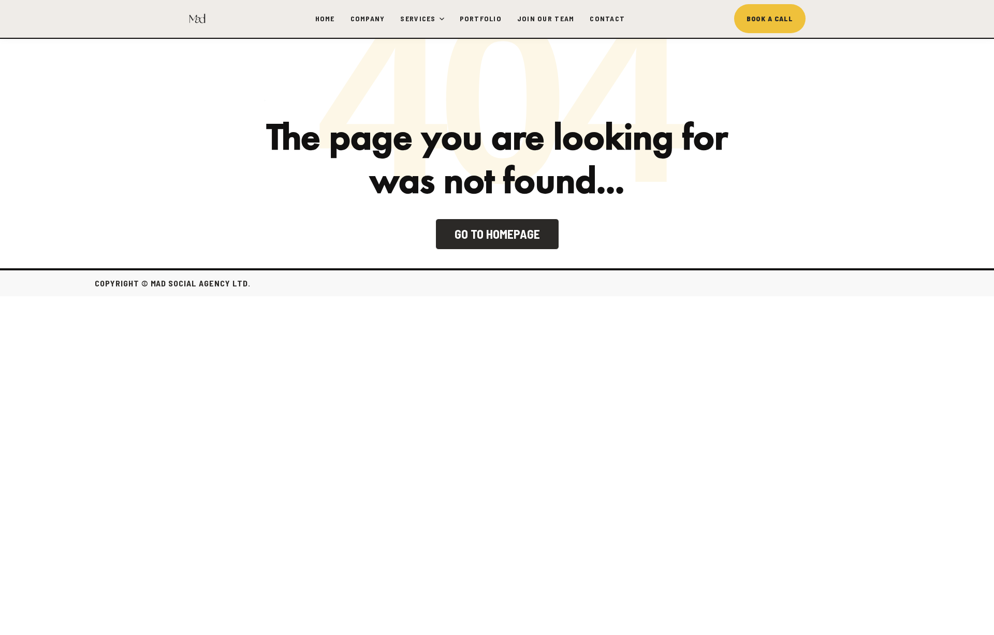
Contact (607, 18)
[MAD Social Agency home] (197, 18)
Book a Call (770, 18)
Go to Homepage (497, 233)
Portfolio (481, 18)
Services (417, 18)
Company (367, 18)
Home (325, 18)
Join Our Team (545, 18)
